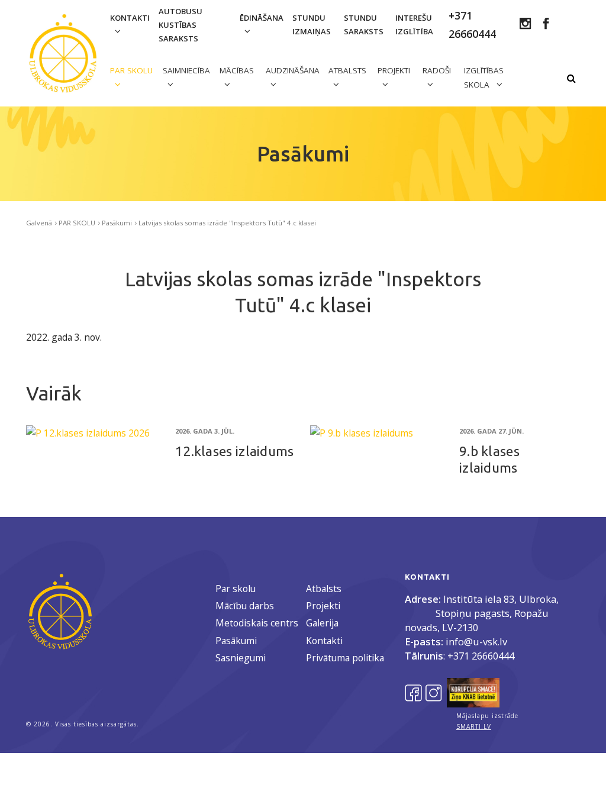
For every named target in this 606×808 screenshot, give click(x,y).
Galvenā (39, 222)
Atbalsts (323, 588)
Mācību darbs (244, 605)
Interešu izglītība (414, 24)
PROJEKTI (394, 70)
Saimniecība (186, 70)
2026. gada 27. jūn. (491, 430)
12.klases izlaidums (234, 451)
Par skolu (235, 588)
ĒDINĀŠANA (261, 17)
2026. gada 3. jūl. (204, 430)
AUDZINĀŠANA (293, 70)
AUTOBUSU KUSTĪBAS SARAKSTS (180, 25)
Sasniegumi (240, 657)
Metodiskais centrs (256, 622)
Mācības (237, 70)
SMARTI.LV (473, 726)
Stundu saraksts (363, 24)
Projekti (323, 605)
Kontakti (130, 17)
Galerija (322, 622)
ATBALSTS (347, 70)
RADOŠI (437, 70)
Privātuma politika (345, 657)
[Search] (571, 79)
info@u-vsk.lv (476, 641)
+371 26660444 (480, 655)
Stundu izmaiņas (311, 24)
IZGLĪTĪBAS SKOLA (484, 77)
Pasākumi (117, 222)
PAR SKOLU (131, 70)
